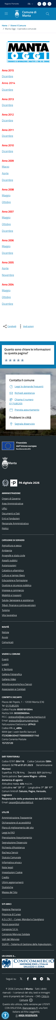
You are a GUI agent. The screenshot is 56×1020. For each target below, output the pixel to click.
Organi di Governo (11, 498)
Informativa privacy (12, 862)
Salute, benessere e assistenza (18, 600)
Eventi (5, 659)
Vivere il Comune (18, 25)
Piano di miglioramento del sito (18, 827)
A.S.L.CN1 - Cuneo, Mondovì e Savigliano (23, 919)
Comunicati (7, 642)
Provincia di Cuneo (11, 914)
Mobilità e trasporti (11, 595)
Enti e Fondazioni (11, 518)
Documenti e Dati (11, 513)
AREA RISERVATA (28, 1015)
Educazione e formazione (15, 580)
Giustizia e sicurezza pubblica (16, 585)
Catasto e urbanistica (13, 570)
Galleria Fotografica (12, 674)
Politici (5, 528)
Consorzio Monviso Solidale (16, 934)
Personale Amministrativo (15, 523)
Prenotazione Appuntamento (17, 837)
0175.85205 (12, 705)
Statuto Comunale (11, 857)
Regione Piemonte (12, 3)
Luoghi (5, 664)
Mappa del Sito (9, 892)
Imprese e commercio (13, 590)
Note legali (7, 867)
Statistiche (7, 887)
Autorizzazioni (9, 565)
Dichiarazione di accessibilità (16, 822)
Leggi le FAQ (8, 832)
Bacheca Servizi (10, 852)
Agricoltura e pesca (11, 545)
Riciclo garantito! (10, 924)
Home (4, 25)
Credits (5, 877)
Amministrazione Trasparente (17, 817)
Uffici (4, 508)
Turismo (6, 610)
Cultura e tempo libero (13, 575)
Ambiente (7, 550)
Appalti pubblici (9, 560)
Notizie (5, 632)
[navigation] (6, 13)
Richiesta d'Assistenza (13, 847)
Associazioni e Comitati (14, 689)
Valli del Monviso (10, 939)
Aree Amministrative (12, 503)
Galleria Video (9, 679)
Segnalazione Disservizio (14, 842)
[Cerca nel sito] (47, 14)
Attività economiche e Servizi (17, 684)
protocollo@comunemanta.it (23, 720)
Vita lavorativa (9, 615)
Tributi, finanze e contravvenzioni (19, 605)
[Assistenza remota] (31, 1000)
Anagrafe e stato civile (13, 555)
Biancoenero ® (30, 1008)
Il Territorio (7, 669)
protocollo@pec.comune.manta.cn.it (27, 717)
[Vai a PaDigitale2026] (21, 483)
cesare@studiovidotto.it (21, 802)
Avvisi (5, 637)
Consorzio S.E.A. (10, 929)
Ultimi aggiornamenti (12, 882)
